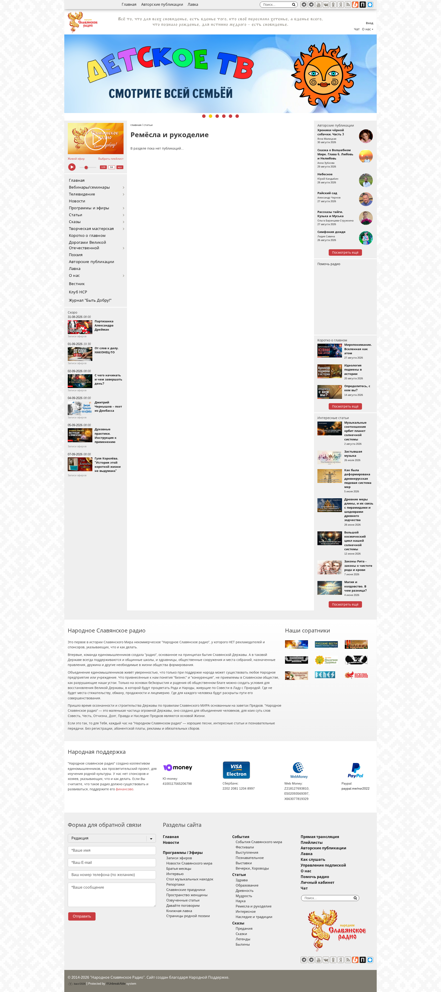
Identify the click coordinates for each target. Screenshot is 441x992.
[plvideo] (362, 4)
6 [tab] (237, 116)
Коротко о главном (87, 235)
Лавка (193, 4)
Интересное (246, 911)
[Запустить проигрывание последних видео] (96, 138)
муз (120, 167)
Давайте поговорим (183, 905)
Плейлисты (312, 843)
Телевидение (82, 194)
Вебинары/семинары (89, 187)
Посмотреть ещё (345, 252)
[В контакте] (326, 4)
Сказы (75, 222)
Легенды (243, 939)
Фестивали (245, 847)
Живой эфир (76, 158)
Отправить (82, 916)
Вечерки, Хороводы (252, 868)
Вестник (77, 284)
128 (103, 167)
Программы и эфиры (89, 208)
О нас (74, 275)
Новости (77, 201)
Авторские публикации (162, 4)
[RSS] (348, 4)
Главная (129, 4)
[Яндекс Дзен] (340, 4)
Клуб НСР (78, 292)
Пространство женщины (187, 895)
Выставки (244, 863)
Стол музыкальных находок (189, 879)
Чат (357, 29)
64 (111, 167)
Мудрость (244, 896)
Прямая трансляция (320, 837)
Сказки (241, 934)
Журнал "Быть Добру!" (90, 300)
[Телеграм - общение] (311, 4)
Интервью (175, 874)
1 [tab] (204, 116)
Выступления (247, 852)
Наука (241, 901)
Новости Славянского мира (189, 863)
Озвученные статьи (183, 900)
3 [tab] (217, 116)
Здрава (242, 880)
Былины (243, 944)
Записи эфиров (179, 858)
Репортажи (175, 884)
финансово (124, 789)
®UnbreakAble (115, 983)
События (240, 837)
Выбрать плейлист (111, 158)
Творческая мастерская (91, 229)
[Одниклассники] (333, 4)
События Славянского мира (259, 842)
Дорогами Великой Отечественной (87, 245)
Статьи (75, 215)
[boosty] (355, 4)
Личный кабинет (317, 882)
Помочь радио (328, 264)
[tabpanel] (220, 73)
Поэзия (75, 255)
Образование (247, 885)
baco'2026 (79, 983)
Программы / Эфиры (183, 853)
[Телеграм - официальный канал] (304, 4)
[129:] (220, 73)
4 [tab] (224, 116)
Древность (245, 891)
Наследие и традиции (254, 917)
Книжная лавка (179, 911)
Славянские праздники (185, 890)
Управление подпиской (323, 865)
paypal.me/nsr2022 (356, 788)
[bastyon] (370, 4)
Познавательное (250, 858)
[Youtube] (318, 4)
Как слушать (313, 860)
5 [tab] (230, 116)
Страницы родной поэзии (188, 916)
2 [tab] (210, 116)
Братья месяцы (178, 868)
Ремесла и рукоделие (253, 906)
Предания (244, 928)
